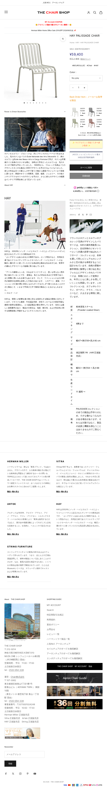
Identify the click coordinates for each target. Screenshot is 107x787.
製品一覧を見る (13, 491)
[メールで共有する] (91, 215)
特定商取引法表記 (55, 614)
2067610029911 (82, 111)
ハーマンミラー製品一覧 (58, 639)
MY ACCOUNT (54, 605)
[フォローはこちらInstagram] (20, 773)
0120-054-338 (16, 670)
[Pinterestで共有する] (87, 215)
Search (50, 610)
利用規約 (51, 619)
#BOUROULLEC (78, 65)
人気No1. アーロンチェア (58, 643)
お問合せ (51, 629)
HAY (77, 42)
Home (72, 42)
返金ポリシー (53, 624)
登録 (10, 763)
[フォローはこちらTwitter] (13, 773)
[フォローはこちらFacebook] (5, 773)
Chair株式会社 (17, 676)
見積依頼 (86, 176)
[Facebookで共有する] (79, 215)
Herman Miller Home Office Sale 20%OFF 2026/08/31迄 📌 (53, 30)
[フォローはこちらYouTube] (34, 773)
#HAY (96, 65)
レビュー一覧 (53, 634)
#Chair (89, 65)
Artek (11, 504)
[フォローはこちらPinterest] (27, 773)
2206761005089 (99, 122)
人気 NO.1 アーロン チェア (53, 3)
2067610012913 (82, 122)
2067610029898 (99, 111)
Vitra (60, 461)
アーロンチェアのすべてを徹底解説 (63, 653)
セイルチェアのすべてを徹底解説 (62, 648)
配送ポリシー (86, 59)
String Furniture (20, 546)
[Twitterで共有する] (83, 215)
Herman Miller (18, 461)
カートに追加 (86, 167)
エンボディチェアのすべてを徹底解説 (64, 658)
